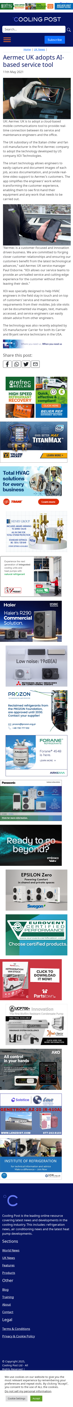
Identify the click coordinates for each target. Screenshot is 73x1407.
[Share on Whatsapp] (16, 364)
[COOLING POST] (31, 1069)
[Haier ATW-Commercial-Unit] (31, 621)
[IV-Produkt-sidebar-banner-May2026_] (31, 577)
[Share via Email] (35, 364)
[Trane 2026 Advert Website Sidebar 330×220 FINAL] (31, 487)
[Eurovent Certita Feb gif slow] (36, 935)
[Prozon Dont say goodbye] (36, 711)
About (6, 1304)
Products (8, 1273)
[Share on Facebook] (7, 364)
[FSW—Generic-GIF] (37, 344)
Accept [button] (36, 1398)
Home (27, 49)
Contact (7, 1312)
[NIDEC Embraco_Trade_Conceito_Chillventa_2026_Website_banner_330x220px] (31, 845)
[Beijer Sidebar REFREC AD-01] (36, 397)
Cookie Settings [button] (16, 1398)
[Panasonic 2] (31, 801)
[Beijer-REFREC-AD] (36, 6)
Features (8, 1265)
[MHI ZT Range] (36, 666)
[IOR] (31, 1159)
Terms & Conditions (16, 1329)
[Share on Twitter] (26, 364)
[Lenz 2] (31, 1114)
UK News (39, 49)
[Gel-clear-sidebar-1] (36, 1025)
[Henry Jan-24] (36, 532)
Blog (5, 1290)
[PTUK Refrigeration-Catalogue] (31, 980)
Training (8, 1297)
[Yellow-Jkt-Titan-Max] (33, 442)
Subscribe (55, 40)
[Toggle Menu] (7, 40)
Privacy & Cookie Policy (18, 1336)
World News (10, 1250)
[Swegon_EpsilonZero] (36, 890)
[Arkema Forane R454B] (36, 756)
